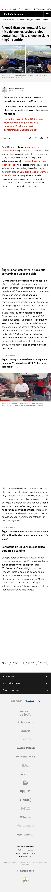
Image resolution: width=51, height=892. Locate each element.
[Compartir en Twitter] (36, 138)
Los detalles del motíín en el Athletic (17, 9)
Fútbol (37, 20)
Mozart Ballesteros (16, 88)
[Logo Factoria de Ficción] (25, 757)
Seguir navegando (12, 690)
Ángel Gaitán (31, 663)
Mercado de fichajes (25, 20)
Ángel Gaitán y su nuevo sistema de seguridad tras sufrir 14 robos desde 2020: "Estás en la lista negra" (25, 363)
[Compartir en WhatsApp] (30, 138)
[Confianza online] (26, 882)
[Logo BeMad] (25, 783)
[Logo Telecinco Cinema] (25, 800)
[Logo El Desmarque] (26, 748)
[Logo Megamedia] (27, 871)
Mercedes (43, 663)
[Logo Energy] (25, 774)
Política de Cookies (25, 857)
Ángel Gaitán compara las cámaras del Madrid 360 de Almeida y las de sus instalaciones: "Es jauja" (25, 535)
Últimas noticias (8, 20)
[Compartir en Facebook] (47, 138)
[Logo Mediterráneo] (25, 835)
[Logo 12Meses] (25, 808)
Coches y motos (18, 14)
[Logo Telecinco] (25, 722)
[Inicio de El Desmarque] (4, 14)
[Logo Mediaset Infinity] (25, 713)
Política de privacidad (25, 850)
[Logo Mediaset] (25, 702)
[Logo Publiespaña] (25, 826)
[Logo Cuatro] (25, 731)
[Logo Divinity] (25, 739)
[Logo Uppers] (25, 791)
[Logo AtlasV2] (25, 817)
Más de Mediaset (11, 683)
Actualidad (8, 676)
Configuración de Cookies (25, 853)
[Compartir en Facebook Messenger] (41, 138)
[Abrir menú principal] (47, 14)
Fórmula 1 (46, 20)
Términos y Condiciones (25, 847)
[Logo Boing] (25, 765)
